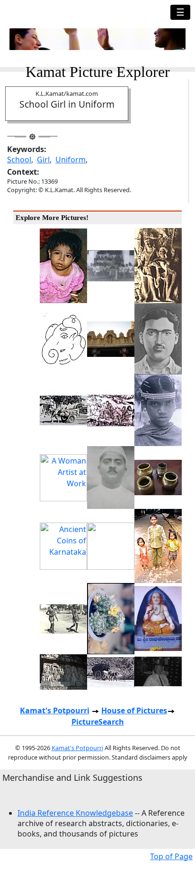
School (19, 159)
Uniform (70, 159)
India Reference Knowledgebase (75, 813)
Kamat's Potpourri (54, 710)
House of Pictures (134, 710)
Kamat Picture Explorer (98, 71)
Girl (43, 159)
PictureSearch (97, 722)
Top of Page (171, 856)
